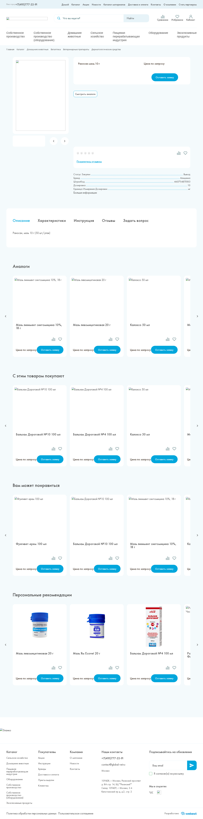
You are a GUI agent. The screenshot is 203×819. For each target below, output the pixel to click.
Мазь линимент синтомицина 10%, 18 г (39, 326)
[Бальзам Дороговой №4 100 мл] (97, 407)
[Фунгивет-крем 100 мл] (40, 517)
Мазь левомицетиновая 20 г (92, 325)
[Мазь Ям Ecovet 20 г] (97, 626)
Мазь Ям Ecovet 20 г (86, 653)
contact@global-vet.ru (113, 764)
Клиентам (43, 785)
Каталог (76, 4)
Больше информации (85, 192)
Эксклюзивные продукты (187, 34)
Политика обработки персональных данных (31, 813)
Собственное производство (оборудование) (44, 36)
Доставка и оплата (138, 4)
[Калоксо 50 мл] (154, 298)
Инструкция (84, 220)
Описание (21, 220)
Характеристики (52, 220)
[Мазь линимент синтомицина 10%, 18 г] (40, 298)
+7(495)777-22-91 (26, 4)
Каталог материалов (114, 4)
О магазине (76, 758)
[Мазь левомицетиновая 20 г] (97, 298)
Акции (86, 4)
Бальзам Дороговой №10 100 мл (38, 434)
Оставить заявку (165, 77)
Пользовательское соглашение (75, 813)
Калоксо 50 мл (140, 325)
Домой (65, 4)
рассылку (178, 773)
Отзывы (108, 220)
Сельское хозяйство (97, 34)
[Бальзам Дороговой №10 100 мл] (40, 407)
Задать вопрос (135, 220)
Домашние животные (75, 34)
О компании (170, 4)
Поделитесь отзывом (89, 161)
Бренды (42, 769)
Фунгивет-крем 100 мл (31, 544)
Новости (96, 4)
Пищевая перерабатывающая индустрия (126, 36)
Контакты (156, 4)
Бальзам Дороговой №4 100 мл (94, 434)
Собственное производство (15, 34)
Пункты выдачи (46, 780)
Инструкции (44, 763)
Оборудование (158, 32)
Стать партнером (188, 4)
